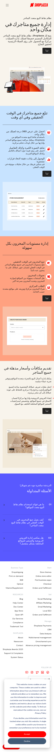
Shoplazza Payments (42, 625)
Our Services (17, 618)
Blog (21, 599)
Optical (20, 584)
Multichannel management (40, 637)
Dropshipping (17, 572)
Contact (19, 645)
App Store (19, 611)
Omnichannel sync (43, 641)
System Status (17, 657)
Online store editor (43, 576)
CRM (49, 629)
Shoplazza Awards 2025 (13, 649)
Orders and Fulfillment (42, 588)
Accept (27, 734)
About (20, 637)
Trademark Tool (16, 626)
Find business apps (43, 580)
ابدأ (47, 50)
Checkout (47, 584)
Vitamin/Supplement (14, 588)
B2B (21, 580)
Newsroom (18, 641)
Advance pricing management (38, 645)
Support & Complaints (13, 653)
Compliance (18, 622)
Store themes (45, 572)
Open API (19, 615)
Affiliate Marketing (43, 603)
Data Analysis (45, 633)
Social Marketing (44, 599)
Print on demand (16, 576)
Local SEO (47, 611)
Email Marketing (44, 607)
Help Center (18, 603)
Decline (27, 741)
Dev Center (18, 607)
